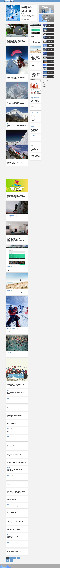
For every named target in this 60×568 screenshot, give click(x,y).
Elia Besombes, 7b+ (11, 484)
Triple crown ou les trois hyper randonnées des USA (35, 66)
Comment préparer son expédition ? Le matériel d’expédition (35, 157)
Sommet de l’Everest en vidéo (35, 108)
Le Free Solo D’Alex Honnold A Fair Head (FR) (16, 430)
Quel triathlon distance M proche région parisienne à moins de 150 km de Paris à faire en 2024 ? (16, 196)
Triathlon (9, 352)
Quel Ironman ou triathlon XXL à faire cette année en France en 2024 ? (16, 354)
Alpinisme (8, 475)
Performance (45, 82)
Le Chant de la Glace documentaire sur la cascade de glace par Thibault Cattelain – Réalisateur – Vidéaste (27, 9)
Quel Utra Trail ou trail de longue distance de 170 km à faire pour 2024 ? (16, 292)
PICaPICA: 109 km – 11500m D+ (14, 529)
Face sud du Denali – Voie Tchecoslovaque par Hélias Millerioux (16, 103)
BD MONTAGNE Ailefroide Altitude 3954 (16, 462)
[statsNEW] (46, 9)
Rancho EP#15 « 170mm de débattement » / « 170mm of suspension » (14, 514)
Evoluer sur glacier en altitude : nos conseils (35, 138)
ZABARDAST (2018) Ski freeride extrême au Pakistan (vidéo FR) (16, 552)
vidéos (14, 100)
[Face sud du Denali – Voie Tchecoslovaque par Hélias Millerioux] (17, 82)
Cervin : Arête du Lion (12, 423)
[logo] (9, 1)
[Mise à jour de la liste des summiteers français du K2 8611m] (17, 46)
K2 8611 (8, 390)
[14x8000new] (46, 18)
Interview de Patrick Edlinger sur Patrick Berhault (15, 416)
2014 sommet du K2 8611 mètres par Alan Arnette (15, 393)
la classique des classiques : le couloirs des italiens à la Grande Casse (16, 477)
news (8, 38)
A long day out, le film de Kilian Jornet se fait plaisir (16, 522)
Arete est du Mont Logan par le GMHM (16, 506)
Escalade (8, 406)
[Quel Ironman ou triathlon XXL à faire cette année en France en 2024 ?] (17, 336)
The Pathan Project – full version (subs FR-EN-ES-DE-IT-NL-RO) (16, 400)
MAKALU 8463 (36, 125)
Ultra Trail (44, 84)
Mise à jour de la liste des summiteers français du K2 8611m (16, 78)
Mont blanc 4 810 (45, 80)
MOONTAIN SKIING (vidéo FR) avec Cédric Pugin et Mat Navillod (15, 544)
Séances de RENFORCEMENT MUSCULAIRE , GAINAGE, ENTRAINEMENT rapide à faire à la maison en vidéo (15, 240)
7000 (31, 112)
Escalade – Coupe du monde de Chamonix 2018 (14, 470)
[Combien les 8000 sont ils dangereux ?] (35, 79)
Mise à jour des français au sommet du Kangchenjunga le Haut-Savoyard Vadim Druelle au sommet (16, 331)
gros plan (8, 266)
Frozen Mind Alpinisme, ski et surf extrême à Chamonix (15, 438)
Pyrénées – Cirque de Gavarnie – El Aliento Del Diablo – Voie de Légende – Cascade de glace (16, 218)
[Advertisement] (17, 172)
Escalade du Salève (11, 499)
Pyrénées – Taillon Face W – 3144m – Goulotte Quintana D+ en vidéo (15, 455)
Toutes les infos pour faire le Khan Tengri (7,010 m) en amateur (35, 118)
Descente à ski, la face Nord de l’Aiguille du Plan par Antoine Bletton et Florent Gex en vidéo (16, 447)
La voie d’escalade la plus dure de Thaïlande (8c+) (15, 408)
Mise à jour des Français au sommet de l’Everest (16, 126)
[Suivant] (11, 560)
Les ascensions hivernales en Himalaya (34, 130)
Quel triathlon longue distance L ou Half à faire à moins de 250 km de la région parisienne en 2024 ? (15, 269)
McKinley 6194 (9, 100)
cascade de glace (10, 215)
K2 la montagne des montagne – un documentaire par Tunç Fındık (35, 75)
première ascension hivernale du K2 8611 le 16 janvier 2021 (15, 385)
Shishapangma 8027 (34, 126)
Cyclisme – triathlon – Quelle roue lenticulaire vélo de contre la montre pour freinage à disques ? (16, 41)
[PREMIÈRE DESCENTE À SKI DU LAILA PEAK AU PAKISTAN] (17, 130)
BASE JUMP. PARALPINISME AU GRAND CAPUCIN (16, 537)
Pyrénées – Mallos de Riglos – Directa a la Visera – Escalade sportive (16, 492)
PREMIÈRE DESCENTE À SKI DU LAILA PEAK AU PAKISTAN (15, 163)
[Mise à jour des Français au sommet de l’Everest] (17, 107)
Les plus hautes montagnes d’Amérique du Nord (34, 148)
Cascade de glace (45, 78)
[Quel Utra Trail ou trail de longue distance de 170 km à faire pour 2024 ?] (17, 274)
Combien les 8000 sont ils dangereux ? (35, 101)
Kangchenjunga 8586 (10, 328)
